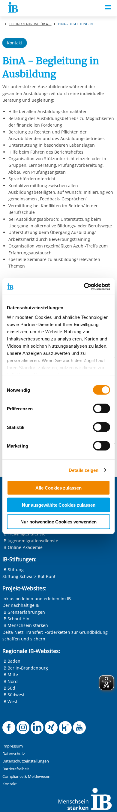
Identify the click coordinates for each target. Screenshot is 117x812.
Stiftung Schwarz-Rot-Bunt (29, 576)
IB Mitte (10, 674)
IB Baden (11, 661)
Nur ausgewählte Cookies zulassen (58, 504)
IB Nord (10, 681)
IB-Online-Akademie (22, 547)
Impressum (12, 746)
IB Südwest (13, 694)
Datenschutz (13, 753)
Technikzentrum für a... (30, 24)
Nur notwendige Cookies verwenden (58, 521)
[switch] (101, 408)
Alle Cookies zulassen (58, 487)
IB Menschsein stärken (25, 625)
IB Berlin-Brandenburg (25, 668)
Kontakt (14, 43)
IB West (9, 701)
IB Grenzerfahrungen (23, 612)
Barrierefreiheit (15, 769)
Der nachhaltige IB (21, 605)
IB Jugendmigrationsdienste (30, 541)
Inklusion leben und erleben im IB (36, 598)
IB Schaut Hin (15, 619)
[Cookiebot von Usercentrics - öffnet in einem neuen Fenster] (84, 286)
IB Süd (8, 688)
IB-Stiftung (13, 569)
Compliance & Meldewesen (26, 776)
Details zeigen (83, 469)
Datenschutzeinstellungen (25, 761)
